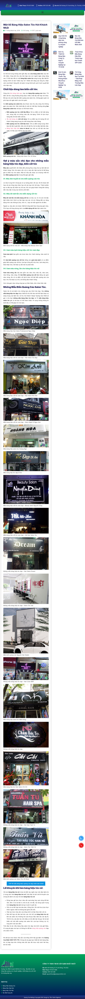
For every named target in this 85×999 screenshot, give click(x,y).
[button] (42, 12)
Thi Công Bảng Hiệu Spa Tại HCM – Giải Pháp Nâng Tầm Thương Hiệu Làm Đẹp (79, 78)
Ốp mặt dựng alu (12, 119)
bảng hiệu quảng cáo (39, 928)
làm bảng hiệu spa (16, 93)
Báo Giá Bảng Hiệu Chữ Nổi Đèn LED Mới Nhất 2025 (79, 40)
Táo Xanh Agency (55, 997)
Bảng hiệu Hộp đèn (13, 128)
